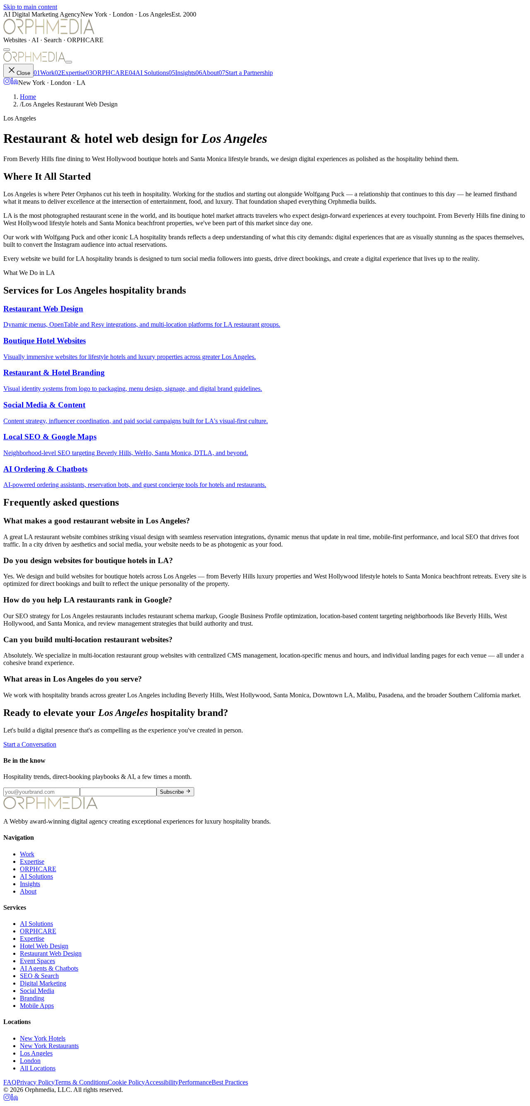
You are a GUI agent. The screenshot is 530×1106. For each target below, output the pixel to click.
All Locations (37, 1068)
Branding (32, 998)
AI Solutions (149, 72)
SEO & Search (39, 975)
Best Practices (230, 1082)
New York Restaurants (49, 1045)
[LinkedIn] (14, 82)
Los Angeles (36, 1053)
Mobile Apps (37, 1005)
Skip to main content (30, 6)
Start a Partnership (246, 72)
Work (44, 72)
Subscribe (172, 792)
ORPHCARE (107, 72)
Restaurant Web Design (51, 953)
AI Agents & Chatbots (49, 968)
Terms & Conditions (81, 1082)
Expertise (70, 72)
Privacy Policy (36, 1082)
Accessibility (161, 1082)
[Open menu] (6, 49)
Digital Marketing (43, 983)
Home (28, 96)
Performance (195, 1082)
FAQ (10, 1082)
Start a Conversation (29, 744)
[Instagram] (7, 82)
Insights (182, 72)
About (207, 72)
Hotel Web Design (44, 945)
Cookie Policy (126, 1082)
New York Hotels (42, 1038)
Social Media (37, 990)
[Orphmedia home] (48, 32)
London (30, 1060)
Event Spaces (37, 960)
